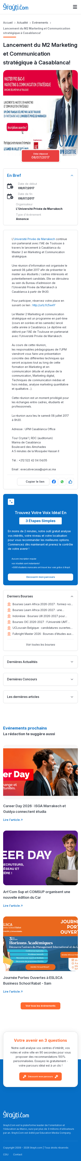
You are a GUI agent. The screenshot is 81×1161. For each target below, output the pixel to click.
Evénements (40, 22)
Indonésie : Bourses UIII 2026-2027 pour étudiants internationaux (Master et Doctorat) (42, 616)
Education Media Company (55, 1132)
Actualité (22, 22)
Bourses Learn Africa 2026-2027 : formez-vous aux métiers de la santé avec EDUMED (43, 604)
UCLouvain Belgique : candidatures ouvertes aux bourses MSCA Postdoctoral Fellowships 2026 (41, 628)
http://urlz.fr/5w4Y (43, 305)
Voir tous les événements (40, 1005)
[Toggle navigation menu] (75, 7)
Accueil (8, 22)
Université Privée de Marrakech (34, 239)
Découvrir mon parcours (40, 1076)
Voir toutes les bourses (40, 644)
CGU (5, 1154)
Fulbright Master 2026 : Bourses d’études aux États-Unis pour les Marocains (42, 634)
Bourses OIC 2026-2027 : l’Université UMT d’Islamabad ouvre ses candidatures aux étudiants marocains (40, 622)
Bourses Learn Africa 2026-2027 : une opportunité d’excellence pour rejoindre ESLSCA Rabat (39, 610)
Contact (17, 1154)
